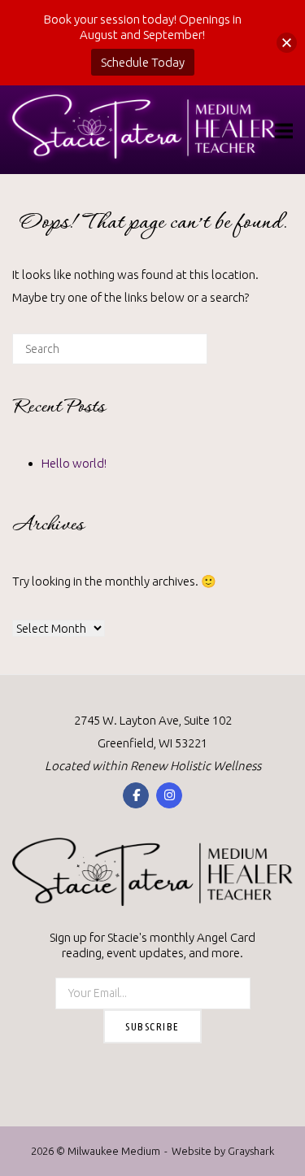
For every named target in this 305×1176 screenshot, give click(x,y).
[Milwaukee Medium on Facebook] (136, 795)
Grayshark (251, 1150)
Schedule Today (143, 62)
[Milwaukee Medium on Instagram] (169, 795)
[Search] (170, 355)
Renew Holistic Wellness (195, 766)
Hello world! (74, 463)
